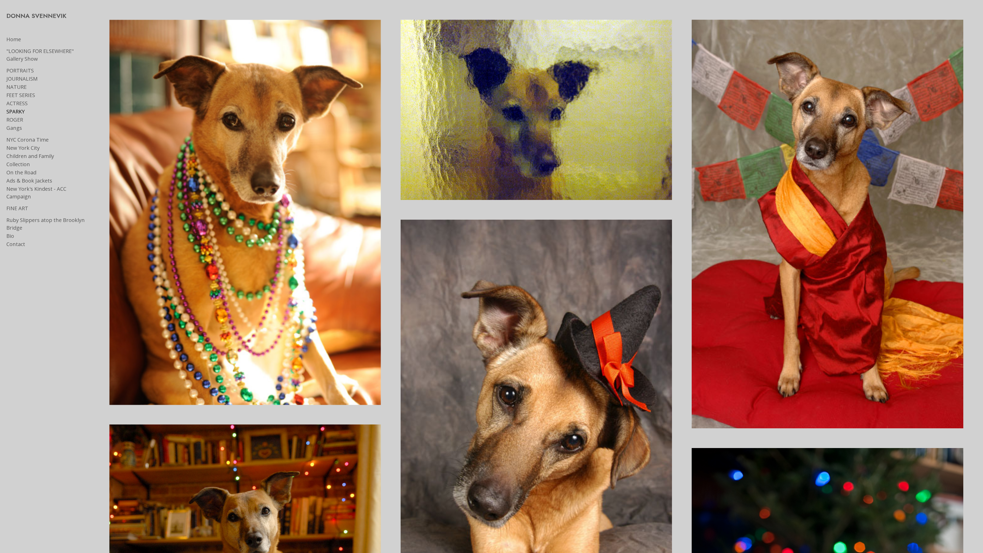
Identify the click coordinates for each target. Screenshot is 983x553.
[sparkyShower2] (536, 110)
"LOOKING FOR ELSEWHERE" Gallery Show (40, 55)
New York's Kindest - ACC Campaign (36, 192)
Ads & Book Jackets (29, 180)
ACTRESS (17, 103)
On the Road (21, 172)
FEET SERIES (20, 95)
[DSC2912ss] (245, 212)
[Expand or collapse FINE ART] (31, 208)
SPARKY (15, 111)
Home (13, 39)
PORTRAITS (20, 70)
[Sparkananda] (827, 224)
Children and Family (30, 156)
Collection (18, 164)
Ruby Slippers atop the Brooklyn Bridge (45, 224)
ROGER (14, 119)
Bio (10, 235)
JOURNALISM (22, 78)
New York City (23, 147)
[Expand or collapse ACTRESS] (31, 103)
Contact (15, 244)
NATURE (16, 86)
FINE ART (17, 208)
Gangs (14, 127)
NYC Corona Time (27, 139)
